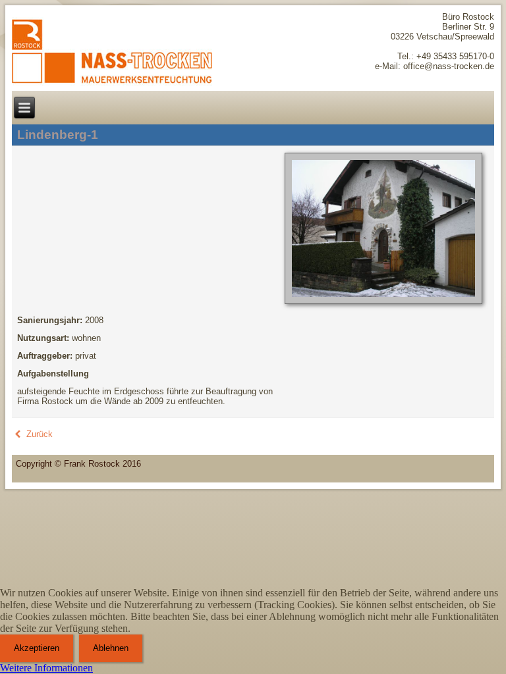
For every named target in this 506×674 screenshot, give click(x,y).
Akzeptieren (36, 648)
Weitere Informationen (46, 667)
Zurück (38, 434)
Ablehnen (110, 648)
